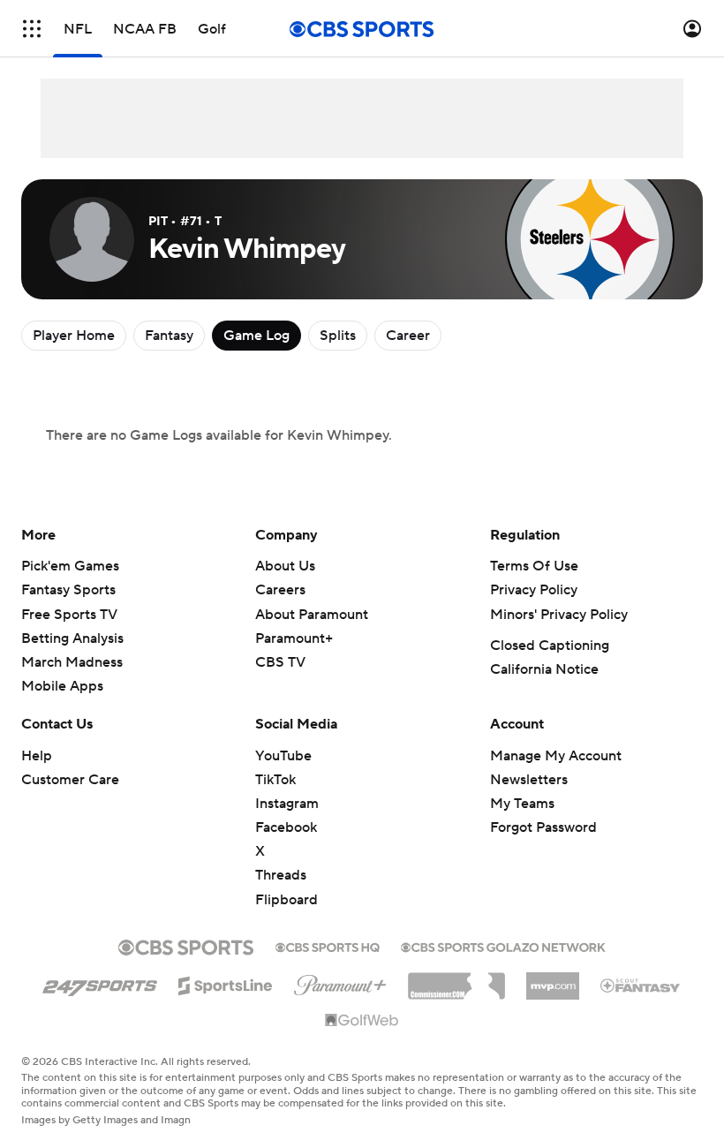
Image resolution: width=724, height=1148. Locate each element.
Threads (280, 875)
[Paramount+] (340, 982)
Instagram (287, 803)
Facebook (286, 827)
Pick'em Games (70, 566)
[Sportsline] (225, 983)
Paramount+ (294, 638)
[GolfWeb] (362, 1021)
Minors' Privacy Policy (559, 614)
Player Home (74, 335)
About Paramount (311, 614)
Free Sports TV (69, 614)
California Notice (544, 669)
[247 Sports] (99, 983)
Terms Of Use (534, 566)
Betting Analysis (72, 638)
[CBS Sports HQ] (327, 946)
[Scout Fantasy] (641, 984)
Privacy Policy (533, 590)
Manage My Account (556, 756)
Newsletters (529, 780)
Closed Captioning (549, 645)
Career (408, 335)
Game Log (256, 335)
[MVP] (552, 979)
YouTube (283, 756)
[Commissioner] (456, 979)
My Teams (522, 803)
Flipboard (286, 900)
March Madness (72, 662)
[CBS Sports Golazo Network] (503, 946)
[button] (32, 28)
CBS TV (280, 662)
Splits (338, 335)
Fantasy (169, 335)
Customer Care (70, 780)
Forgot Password (543, 827)
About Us (285, 566)
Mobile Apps (62, 686)
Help (36, 756)
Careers (280, 590)
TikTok (275, 780)
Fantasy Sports (68, 590)
